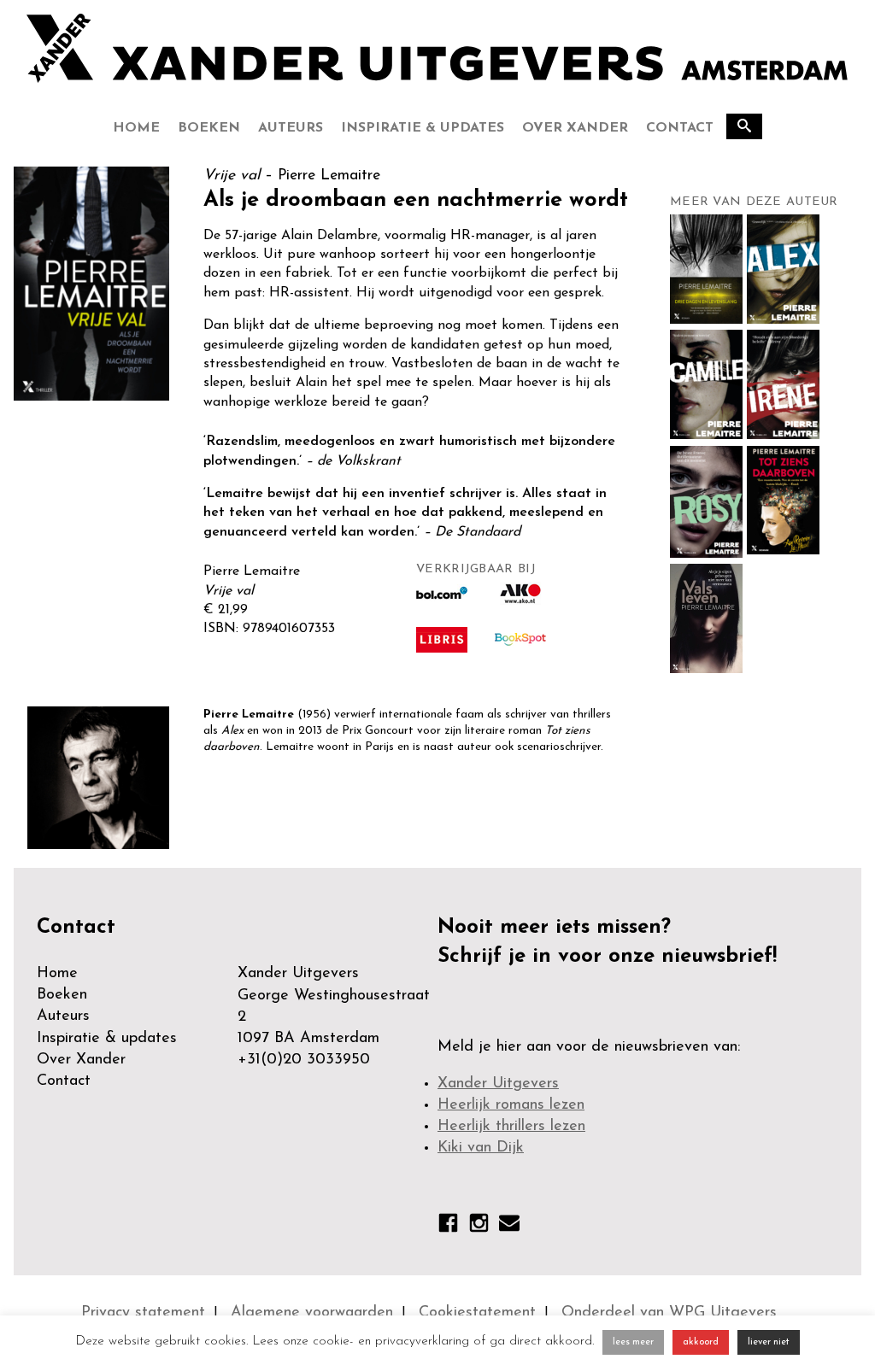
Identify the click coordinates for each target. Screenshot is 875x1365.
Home (136, 128)
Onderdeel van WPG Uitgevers (669, 1313)
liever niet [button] (769, 1342)
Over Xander (575, 128)
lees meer (633, 1342)
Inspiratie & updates (422, 128)
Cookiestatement (477, 1313)
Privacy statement (143, 1313)
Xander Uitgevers (498, 1084)
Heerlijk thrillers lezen (511, 1126)
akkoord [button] (701, 1342)
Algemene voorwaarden (312, 1313)
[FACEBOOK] (448, 1226)
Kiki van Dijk (481, 1148)
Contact (680, 128)
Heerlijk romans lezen (511, 1105)
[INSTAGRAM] (479, 1226)
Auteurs (290, 128)
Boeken (209, 128)
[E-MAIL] (509, 1226)
